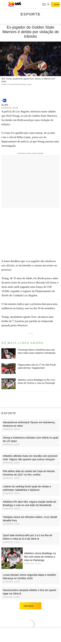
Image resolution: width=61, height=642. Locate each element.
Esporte (31, 14)
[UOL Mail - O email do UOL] (44, 4)
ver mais (29, 606)
